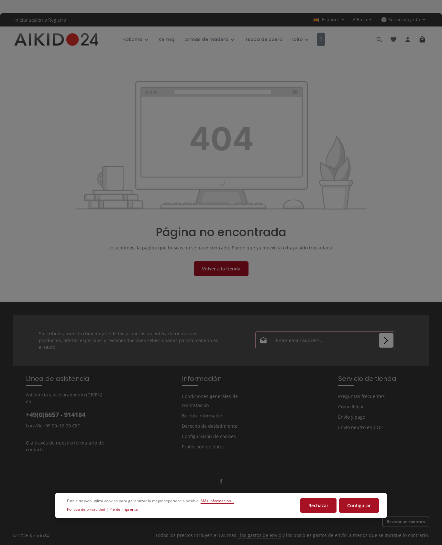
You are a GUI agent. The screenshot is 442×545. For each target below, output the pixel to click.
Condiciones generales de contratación (210, 400)
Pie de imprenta (123, 509)
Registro (57, 20)
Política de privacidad (86, 509)
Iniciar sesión (28, 20)
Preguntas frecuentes (361, 396)
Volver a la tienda (221, 269)
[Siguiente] (321, 39)
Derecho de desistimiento (210, 426)
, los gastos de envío (259, 535)
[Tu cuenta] (407, 39)
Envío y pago (351, 417)
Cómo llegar (351, 407)
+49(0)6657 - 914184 (55, 414)
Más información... (217, 501)
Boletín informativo (202, 416)
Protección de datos (203, 447)
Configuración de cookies (209, 436)
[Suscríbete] (386, 340)
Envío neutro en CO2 (360, 427)
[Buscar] (379, 39)
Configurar (359, 505)
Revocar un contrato (406, 521)
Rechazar (318, 505)
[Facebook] (221, 482)
